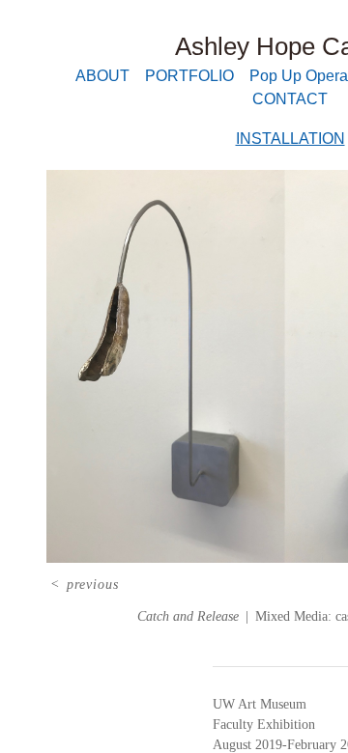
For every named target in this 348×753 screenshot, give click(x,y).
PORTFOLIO (189, 76)
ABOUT (102, 76)
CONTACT (290, 99)
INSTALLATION (290, 138)
